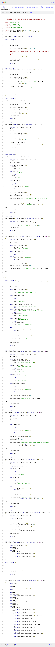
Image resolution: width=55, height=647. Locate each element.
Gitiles (8, 644)
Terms (16, 644)
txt (49, 644)
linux (11, 7)
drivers (48, 7)
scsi (52, 7)
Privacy (12, 644)
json (52, 644)
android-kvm (5, 7)
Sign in (52, 2)
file (31, 12)
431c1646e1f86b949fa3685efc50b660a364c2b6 (29, 7)
